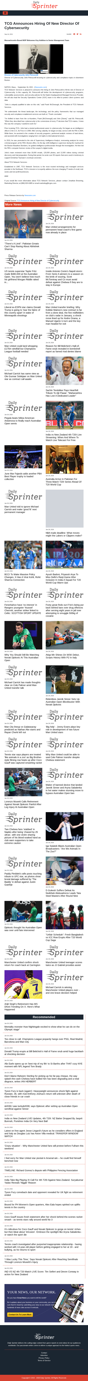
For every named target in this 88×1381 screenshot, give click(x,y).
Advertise (44, 1355)
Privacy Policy (44, 1358)
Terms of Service (44, 1360)
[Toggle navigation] (5, 13)
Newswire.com (40, 87)
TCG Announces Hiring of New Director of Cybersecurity (38, 201)
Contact (44, 1353)
